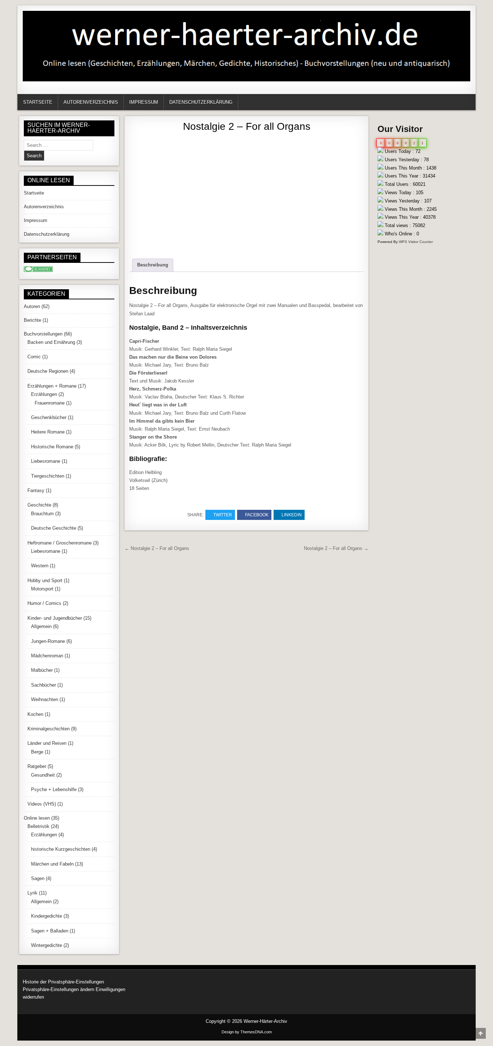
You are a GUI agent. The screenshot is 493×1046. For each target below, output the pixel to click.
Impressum (143, 102)
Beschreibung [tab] (152, 265)
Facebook (257, 514)
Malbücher (42, 670)
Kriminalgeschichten (48, 728)
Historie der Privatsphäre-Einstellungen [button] (63, 982)
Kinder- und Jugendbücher (54, 618)
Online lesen (37, 818)
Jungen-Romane (48, 641)
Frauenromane (50, 403)
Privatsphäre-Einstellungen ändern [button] (58, 989)
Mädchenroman (47, 655)
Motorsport (42, 589)
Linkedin (292, 514)
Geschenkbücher (48, 417)
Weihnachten (44, 699)
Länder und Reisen (46, 743)
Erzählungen (44, 394)
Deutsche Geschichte (53, 528)
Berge (37, 752)
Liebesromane (45, 461)
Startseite (37, 102)
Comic (34, 356)
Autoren (32, 306)
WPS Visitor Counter (416, 242)
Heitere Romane (48, 432)
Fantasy (35, 490)
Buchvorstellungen (43, 334)
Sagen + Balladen (49, 931)
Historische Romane (52, 446)
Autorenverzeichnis (91, 102)
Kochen (35, 714)
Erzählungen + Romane (52, 386)
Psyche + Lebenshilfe (54, 789)
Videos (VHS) (41, 804)
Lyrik (32, 893)
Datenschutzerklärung (200, 102)
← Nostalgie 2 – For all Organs (157, 548)
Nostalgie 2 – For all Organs (246, 126)
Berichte (32, 320)
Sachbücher (43, 685)
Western (39, 565)
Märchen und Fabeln (52, 864)
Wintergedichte (46, 945)
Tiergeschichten (47, 476)
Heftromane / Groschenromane (59, 543)
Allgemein (41, 626)
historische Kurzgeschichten (60, 849)
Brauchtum (42, 513)
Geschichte (39, 505)
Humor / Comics (44, 603)
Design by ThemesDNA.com (247, 1032)
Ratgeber (36, 766)
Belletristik (38, 826)
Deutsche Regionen (47, 371)
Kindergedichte (46, 916)
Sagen (37, 878)
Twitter (222, 514)
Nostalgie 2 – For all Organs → (336, 548)
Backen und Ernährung (51, 342)
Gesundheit (43, 775)
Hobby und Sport (44, 580)
